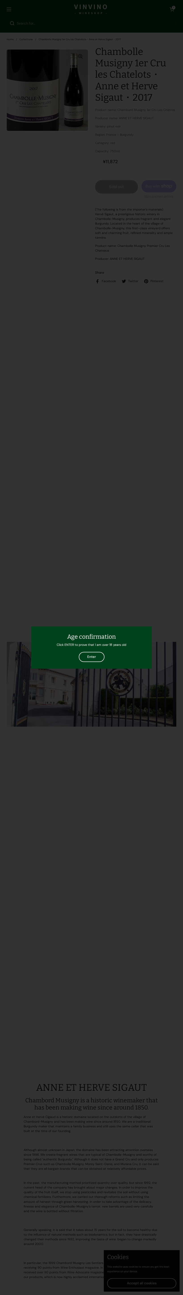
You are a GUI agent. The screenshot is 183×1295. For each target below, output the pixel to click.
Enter (91, 657)
